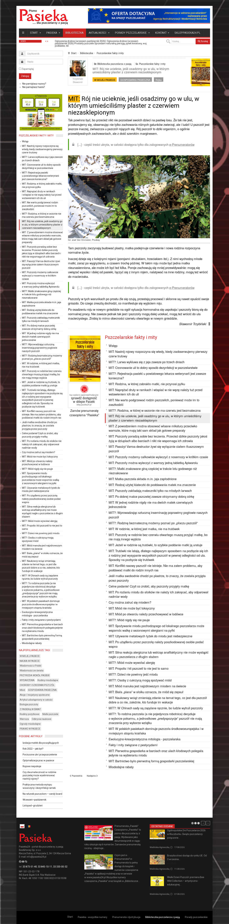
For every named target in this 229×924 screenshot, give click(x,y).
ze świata (171, 863)
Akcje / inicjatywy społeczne (35, 695)
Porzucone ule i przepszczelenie (40, 754)
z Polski (153, 842)
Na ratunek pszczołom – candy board (42, 793)
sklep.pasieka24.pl (187, 32)
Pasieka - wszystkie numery (92, 917)
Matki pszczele (50, 714)
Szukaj (204, 41)
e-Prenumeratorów (181, 144)
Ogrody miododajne (30, 724)
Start (34, 32)
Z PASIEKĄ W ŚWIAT (30, 709)
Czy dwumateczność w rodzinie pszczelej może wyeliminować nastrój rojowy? (39, 775)
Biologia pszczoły (29, 704)
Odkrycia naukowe (41, 719)
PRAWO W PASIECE (30, 728)
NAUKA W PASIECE (30, 661)
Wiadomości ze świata (31, 670)
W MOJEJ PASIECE (104, 80)
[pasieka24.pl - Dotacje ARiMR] (149, 15)
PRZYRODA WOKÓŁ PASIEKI (34, 675)
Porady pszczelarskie (131, 32)
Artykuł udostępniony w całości (36, 699)
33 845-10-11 (45, 866)
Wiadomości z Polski (30, 665)
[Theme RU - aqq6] (43, 16)
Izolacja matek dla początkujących (41, 742)
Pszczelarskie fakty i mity (110, 53)
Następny (208, 823)
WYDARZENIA (27, 680)
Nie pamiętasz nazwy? (34, 83)
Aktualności (98, 32)
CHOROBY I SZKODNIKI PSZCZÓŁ (37, 685)
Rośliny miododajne (48, 680)
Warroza (24, 719)
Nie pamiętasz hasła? (33, 87)
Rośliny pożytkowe (29, 714)
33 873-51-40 (30, 866)
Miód (22, 690)
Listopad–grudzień (33, 805)
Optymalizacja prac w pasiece (38, 760)
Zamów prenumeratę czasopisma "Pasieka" (84, 412)
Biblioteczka (74, 32)
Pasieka (52, 32)
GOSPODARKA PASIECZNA (135, 80)
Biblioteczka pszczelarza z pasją (114, 63)
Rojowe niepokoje (32, 766)
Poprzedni (203, 823)
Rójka (159, 80)
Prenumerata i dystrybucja (126, 917)
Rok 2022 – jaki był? (33, 748)
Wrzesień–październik (34, 799)
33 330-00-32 (60, 866)
